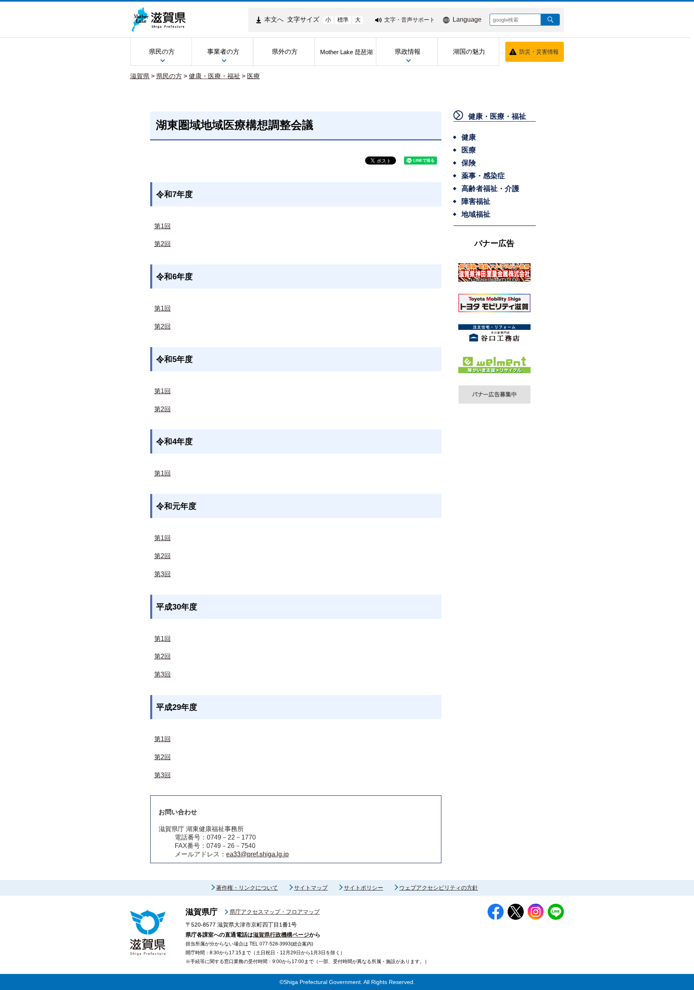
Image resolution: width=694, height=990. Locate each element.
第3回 (162, 574)
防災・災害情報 (539, 52)
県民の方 (169, 76)
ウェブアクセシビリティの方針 (438, 887)
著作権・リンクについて (247, 887)
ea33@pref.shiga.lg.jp (257, 854)
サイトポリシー (363, 887)
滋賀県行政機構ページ (281, 934)
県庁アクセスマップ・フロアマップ (275, 912)
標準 (343, 19)
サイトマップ (311, 887)
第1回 (162, 226)
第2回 (162, 243)
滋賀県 (139, 76)
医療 (253, 76)
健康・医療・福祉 (214, 76)
